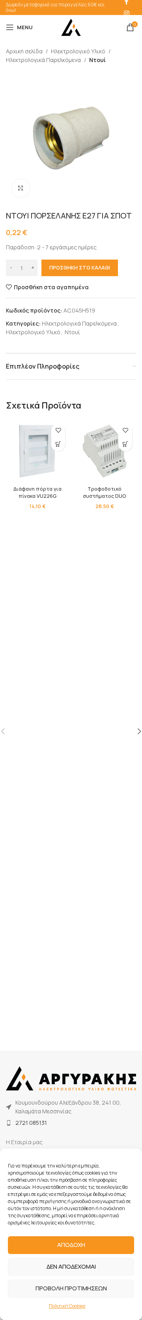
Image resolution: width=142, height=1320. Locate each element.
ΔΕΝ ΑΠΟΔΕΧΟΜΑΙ (71, 1266)
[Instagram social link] (126, 13)
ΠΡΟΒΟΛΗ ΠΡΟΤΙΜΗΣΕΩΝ (71, 1288)
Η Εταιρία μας (24, 1142)
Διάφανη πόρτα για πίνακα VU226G (37, 492)
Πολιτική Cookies (67, 1306)
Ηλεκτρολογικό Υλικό (78, 51)
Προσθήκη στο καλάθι (79, 267)
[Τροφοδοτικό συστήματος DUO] (104, 451)
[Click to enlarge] (21, 188)
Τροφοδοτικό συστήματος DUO (104, 492)
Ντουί (97, 60)
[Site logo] (71, 26)
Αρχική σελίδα (24, 51)
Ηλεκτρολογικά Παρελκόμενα (43, 60)
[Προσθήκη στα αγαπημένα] (58, 430)
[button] (58, 444)
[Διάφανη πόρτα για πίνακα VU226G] (37, 451)
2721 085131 (31, 1122)
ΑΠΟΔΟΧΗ (71, 1245)
